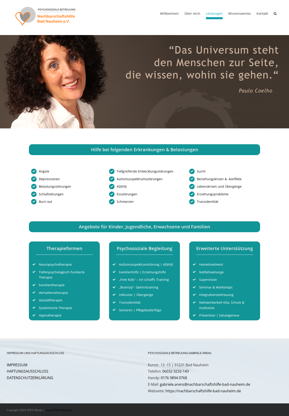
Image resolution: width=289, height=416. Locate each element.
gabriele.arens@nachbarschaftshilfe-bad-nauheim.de (205, 384)
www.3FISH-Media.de (59, 410)
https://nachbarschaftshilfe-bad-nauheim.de (203, 390)
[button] (275, 13)
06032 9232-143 (175, 371)
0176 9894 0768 (174, 377)
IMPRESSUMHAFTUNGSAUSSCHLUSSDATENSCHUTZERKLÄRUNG (30, 371)
